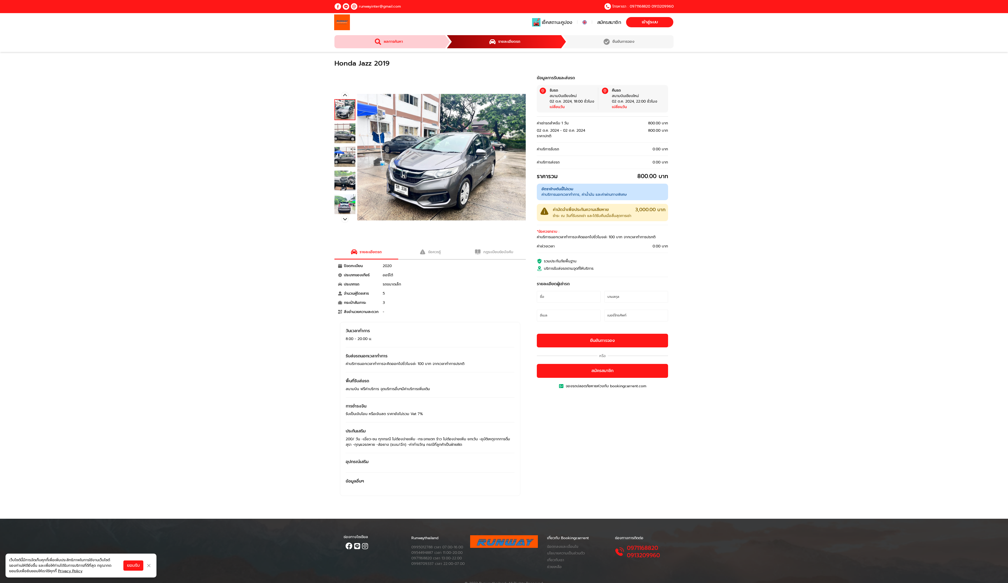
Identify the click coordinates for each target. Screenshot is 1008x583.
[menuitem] (344, 109)
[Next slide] (345, 219)
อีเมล (546, 316)
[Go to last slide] (345, 95)
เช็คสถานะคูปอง (557, 22)
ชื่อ (544, 297)
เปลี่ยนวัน (557, 107)
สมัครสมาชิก (609, 22)
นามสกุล (615, 297)
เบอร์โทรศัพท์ (619, 316)
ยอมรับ (133, 565)
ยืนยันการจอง (602, 340)
